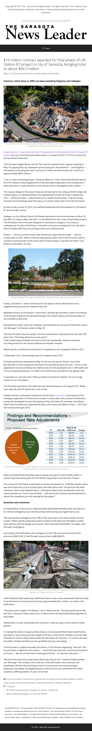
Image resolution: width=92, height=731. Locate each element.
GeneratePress (54, 727)
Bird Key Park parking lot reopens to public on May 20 (32, 690)
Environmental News (65, 679)
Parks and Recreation (26, 682)
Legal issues (9, 682)
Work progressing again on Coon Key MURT (27, 693)
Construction (28, 679)
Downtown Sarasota (44, 679)
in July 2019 (60, 395)
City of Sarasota (13, 679)
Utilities (58, 682)
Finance (79, 679)
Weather (67, 682)
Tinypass (10, 686)
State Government (45, 682)
